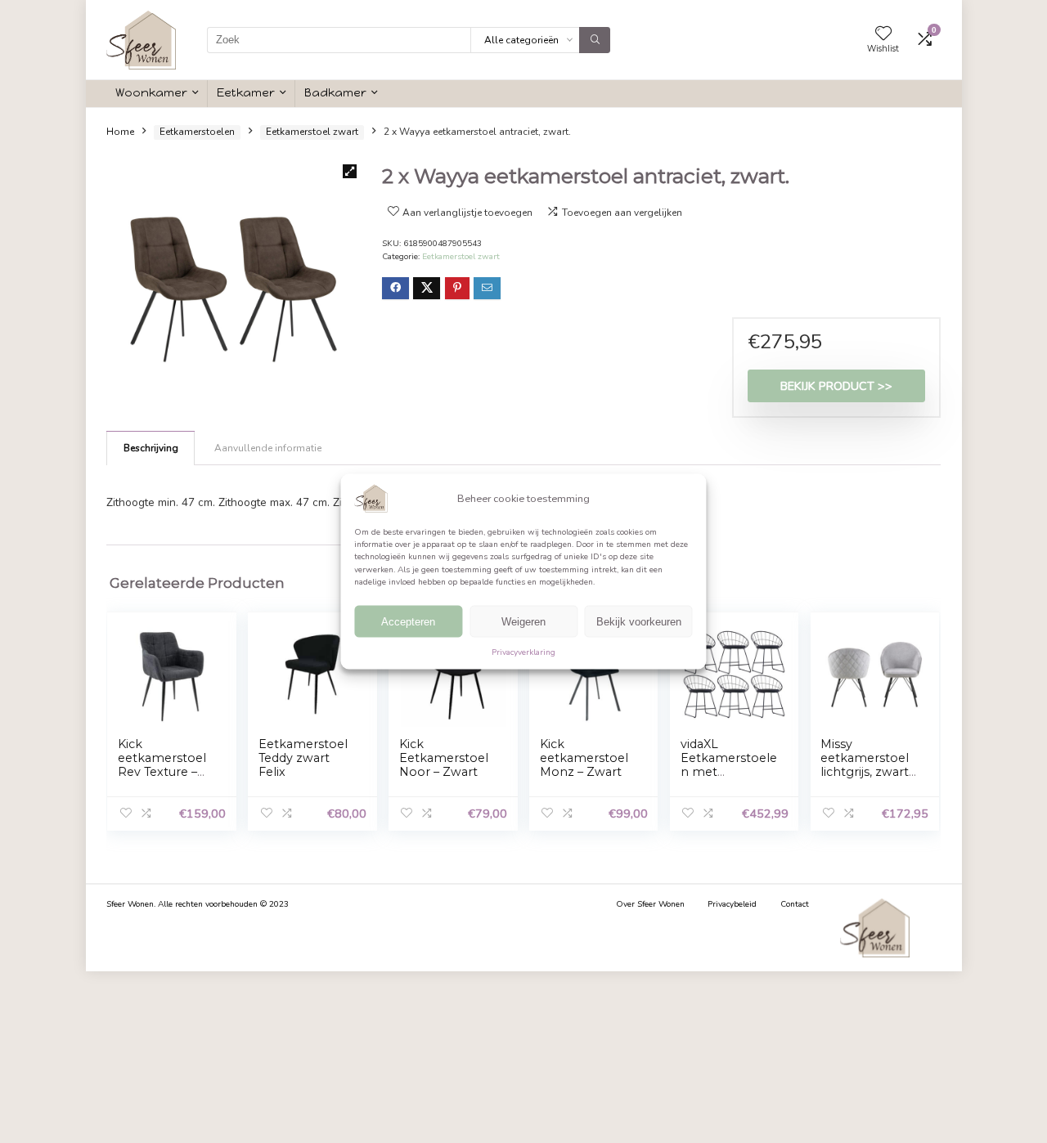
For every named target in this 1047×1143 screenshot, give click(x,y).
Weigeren (523, 622)
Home (120, 131)
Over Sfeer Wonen (650, 904)
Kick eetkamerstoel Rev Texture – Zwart (162, 765)
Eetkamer (246, 92)
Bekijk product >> (836, 386)
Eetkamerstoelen (197, 131)
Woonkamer (151, 92)
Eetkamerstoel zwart (312, 131)
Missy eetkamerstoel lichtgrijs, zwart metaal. (864, 765)
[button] (350, 171)
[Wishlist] (883, 34)
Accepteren (408, 622)
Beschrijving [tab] (151, 448)
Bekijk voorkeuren (638, 622)
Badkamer (335, 92)
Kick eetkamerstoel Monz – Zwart (584, 758)
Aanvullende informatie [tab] (267, 448)
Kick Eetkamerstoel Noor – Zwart (443, 758)
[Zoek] (594, 40)
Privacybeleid (732, 904)
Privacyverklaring (523, 652)
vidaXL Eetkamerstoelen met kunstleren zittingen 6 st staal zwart (729, 779)
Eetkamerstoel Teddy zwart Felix (303, 758)
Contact (794, 904)
